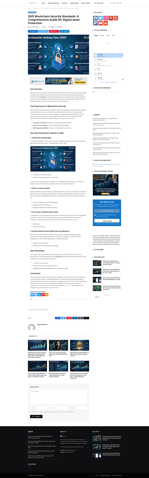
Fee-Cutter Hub (98, 3)
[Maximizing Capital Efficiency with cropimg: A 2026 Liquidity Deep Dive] (97, 288)
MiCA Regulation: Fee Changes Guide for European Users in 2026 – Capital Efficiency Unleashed (79, 376)
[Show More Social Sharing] (71, 31)
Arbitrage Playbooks (53, 3)
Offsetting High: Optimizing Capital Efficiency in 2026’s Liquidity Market (57, 375)
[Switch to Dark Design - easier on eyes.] (120, 3)
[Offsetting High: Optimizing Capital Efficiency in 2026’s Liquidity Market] (58, 366)
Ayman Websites (42, 324)
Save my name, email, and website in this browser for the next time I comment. (52, 412)
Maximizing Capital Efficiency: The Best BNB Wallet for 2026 (112, 278)
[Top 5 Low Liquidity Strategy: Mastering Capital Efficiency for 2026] (58, 345)
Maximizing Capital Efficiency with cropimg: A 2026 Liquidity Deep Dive (112, 287)
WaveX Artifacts (85, 3)
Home (43, 3)
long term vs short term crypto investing (38, 309)
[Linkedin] (39, 294)
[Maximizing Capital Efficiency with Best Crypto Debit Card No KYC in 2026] (97, 271)
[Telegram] (22, 95)
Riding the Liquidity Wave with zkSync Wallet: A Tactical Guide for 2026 (111, 262)
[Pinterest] (22, 92)
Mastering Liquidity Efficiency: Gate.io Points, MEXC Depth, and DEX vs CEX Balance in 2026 (37, 375)
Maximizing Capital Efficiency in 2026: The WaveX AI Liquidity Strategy (79, 354)
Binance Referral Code (43, 311)
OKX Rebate (52, 311)
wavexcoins (68, 285)
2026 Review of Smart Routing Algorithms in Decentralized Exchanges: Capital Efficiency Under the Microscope (37, 355)
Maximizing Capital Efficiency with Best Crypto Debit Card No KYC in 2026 (111, 271)
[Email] (22, 99)
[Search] (118, 3)
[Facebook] (22, 81)
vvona (42, 475)
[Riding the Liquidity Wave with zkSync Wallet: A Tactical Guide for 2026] (97, 263)
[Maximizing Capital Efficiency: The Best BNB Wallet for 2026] (97, 280)
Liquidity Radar (74, 3)
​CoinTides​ (64, 3)
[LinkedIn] (22, 88)
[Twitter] (22, 85)
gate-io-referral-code (116, 475)
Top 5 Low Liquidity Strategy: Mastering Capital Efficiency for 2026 (58, 354)
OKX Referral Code (33, 311)
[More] (46, 294)
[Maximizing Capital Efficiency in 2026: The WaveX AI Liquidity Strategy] (79, 345)
